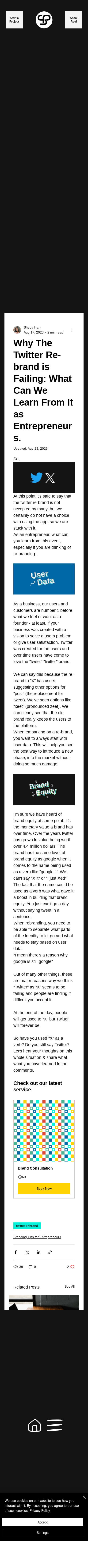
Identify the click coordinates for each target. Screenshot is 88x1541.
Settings (43, 1532)
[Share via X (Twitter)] (27, 1252)
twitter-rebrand (27, 1226)
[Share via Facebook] (15, 1252)
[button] (44, 1149)
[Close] (81, 1500)
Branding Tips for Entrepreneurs (37, 1237)
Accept (43, 1522)
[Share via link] (50, 1252)
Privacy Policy (40, 1510)
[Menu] (55, 1425)
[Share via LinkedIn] (38, 1252)
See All (70, 1286)
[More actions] (72, 330)
